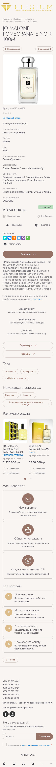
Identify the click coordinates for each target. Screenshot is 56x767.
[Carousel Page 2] (28, 479)
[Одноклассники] (14, 238)
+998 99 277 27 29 (11, 694)
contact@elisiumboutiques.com (18, 707)
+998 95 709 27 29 (11, 691)
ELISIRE (32, 452)
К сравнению (13, 216)
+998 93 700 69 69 (11, 681)
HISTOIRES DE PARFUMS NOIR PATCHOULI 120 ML (13, 449)
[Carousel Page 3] (31, 479)
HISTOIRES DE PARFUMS (13, 455)
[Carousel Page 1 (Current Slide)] (25, 479)
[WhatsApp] (28, 238)
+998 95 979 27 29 (11, 688)
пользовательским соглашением (35, 745)
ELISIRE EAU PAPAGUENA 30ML (39, 447)
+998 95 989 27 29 (11, 684)
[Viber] (23, 238)
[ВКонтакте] (9, 238)
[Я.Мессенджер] (5, 238)
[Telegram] (19, 238)
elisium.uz (37, 299)
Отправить (44, 736)
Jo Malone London (12, 118)
